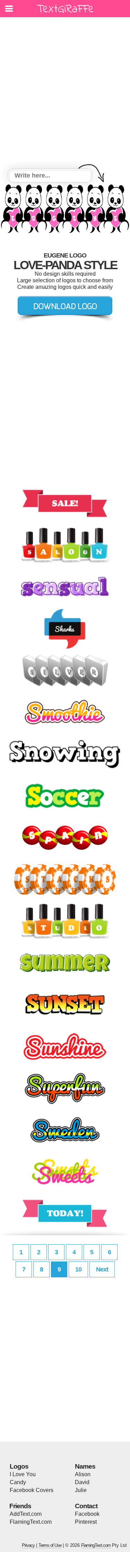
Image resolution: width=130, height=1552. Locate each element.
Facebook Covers (31, 1490)
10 (78, 1269)
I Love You (23, 1474)
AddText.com (26, 1514)
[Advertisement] (65, 94)
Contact (86, 1506)
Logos (19, 1466)
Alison (82, 1474)
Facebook (87, 1514)
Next (102, 1269)
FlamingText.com (31, 1522)
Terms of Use (49, 1545)
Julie (81, 1490)
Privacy (28, 1545)
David (82, 1482)
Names (85, 1466)
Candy (18, 1482)
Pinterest (86, 1522)
